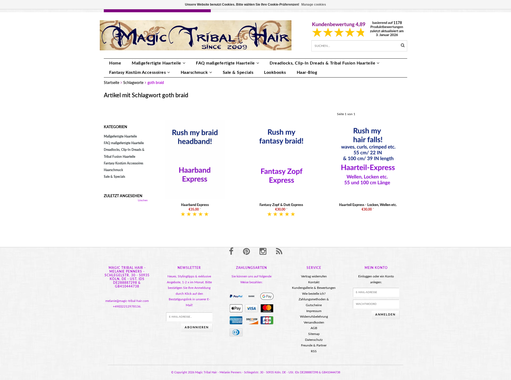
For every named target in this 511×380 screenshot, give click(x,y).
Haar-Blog (307, 72)
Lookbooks (275, 72)
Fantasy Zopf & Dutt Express (281, 205)
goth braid (155, 83)
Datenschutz (314, 339)
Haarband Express (195, 205)
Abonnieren (197, 327)
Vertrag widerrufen (314, 276)
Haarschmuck (194, 72)
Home (115, 63)
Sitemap (314, 333)
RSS (314, 351)
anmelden (385, 314)
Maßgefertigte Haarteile (156, 63)
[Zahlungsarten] (236, 296)
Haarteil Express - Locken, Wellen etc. (368, 205)
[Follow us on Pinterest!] (246, 252)
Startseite (111, 83)
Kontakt (313, 282)
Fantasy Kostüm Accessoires (137, 72)
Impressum (314, 311)
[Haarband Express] (195, 159)
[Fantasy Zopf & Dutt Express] (281, 159)
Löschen (143, 200)
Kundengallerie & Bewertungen (314, 287)
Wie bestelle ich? (313, 293)
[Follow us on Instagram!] (262, 252)
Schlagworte (133, 83)
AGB (314, 328)
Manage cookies (313, 4)
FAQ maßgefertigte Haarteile (225, 63)
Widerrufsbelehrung (314, 316)
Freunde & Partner (314, 345)
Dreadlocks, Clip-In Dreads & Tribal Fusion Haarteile (322, 63)
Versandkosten (314, 322)
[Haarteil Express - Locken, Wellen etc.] (368, 159)
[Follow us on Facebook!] (231, 252)
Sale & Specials (238, 72)
